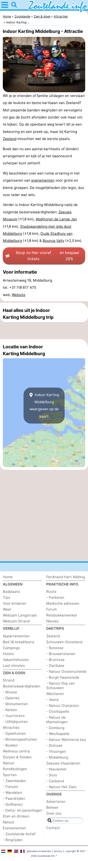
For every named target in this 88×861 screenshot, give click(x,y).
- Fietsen (10, 786)
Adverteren (55, 801)
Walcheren (55, 693)
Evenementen (14, 828)
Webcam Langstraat (20, 615)
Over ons (53, 813)
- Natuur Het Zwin (61, 787)
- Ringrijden (13, 840)
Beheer (52, 807)
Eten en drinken (16, 816)
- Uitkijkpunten (15, 721)
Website (18, 295)
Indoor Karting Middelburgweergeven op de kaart (44, 406)
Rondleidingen (15, 769)
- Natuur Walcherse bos (66, 739)
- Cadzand (55, 781)
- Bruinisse (55, 659)
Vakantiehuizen (16, 659)
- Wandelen (12, 792)
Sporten (10, 775)
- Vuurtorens (14, 715)
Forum (51, 609)
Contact (53, 828)
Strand (8, 680)
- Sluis (51, 775)
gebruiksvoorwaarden (39, 851)
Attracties (11, 727)
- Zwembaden (14, 780)
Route (51, 591)
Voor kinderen (14, 603)
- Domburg (55, 728)
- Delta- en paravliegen (22, 810)
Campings (11, 648)
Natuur (9, 763)
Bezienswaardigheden (21, 686)
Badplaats (11, 591)
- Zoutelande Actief (19, 834)
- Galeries (11, 698)
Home (8, 577)
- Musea (10, 692)
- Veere (52, 699)
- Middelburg (57, 757)
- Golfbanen (13, 804)
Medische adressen (62, 603)
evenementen (42, 180)
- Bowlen (10, 745)
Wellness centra (16, 751)
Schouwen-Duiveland (64, 642)
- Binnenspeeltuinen (20, 739)
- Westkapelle (57, 733)
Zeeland (9, 138)
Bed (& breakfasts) (18, 642)
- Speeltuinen (14, 733)
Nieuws (52, 621)
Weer (7, 609)
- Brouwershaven (60, 653)
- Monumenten (15, 704)
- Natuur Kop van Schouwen (60, 685)
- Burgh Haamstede (62, 677)
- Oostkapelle (57, 711)
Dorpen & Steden (17, 757)
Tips (6, 597)
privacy (58, 851)
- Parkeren (55, 597)
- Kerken (10, 710)
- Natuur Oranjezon (62, 705)
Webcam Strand (16, 621)
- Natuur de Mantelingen (57, 719)
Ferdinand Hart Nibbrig (65, 577)
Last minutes (14, 665)
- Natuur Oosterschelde (66, 671)
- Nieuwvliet (56, 769)
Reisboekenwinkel (61, 615)
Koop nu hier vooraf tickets (47, 255)
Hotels (8, 653)
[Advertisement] (44, 330)
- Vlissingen (56, 751)
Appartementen (16, 636)
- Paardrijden (14, 798)
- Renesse (54, 648)
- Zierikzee (55, 665)
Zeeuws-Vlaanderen (63, 763)
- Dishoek (54, 745)
